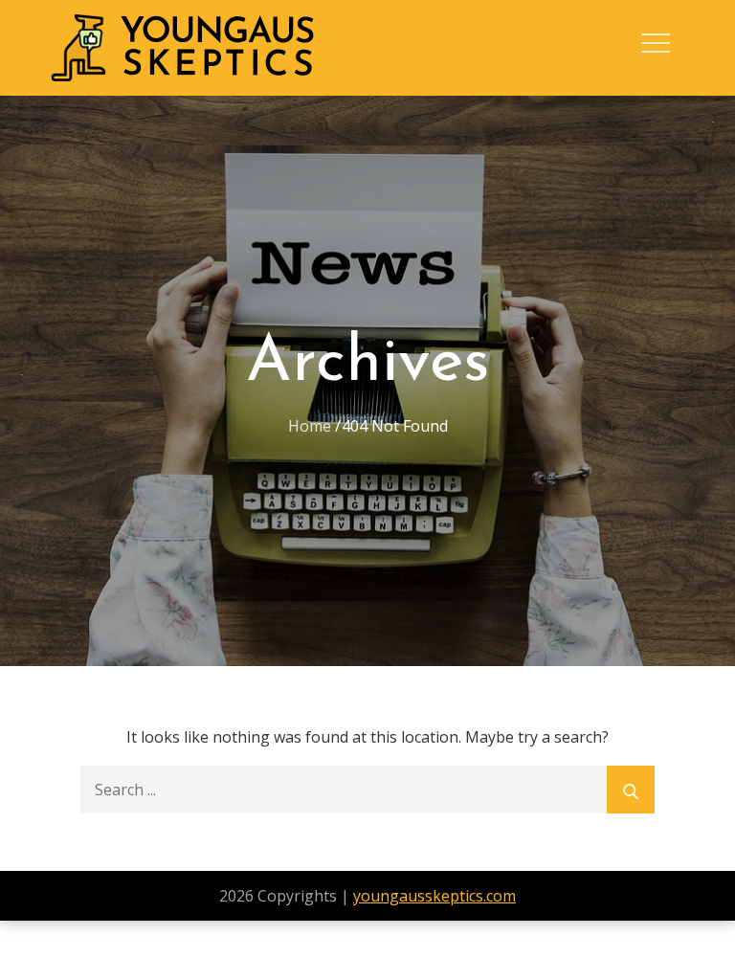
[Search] (631, 789)
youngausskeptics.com (434, 895)
